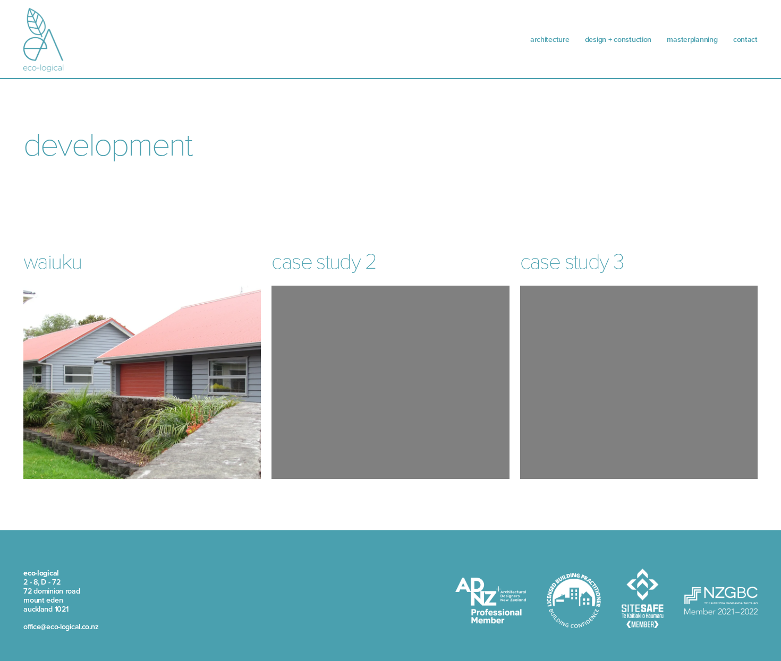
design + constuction (618, 40)
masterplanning (692, 40)
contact (745, 40)
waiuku (52, 260)
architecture (550, 40)
